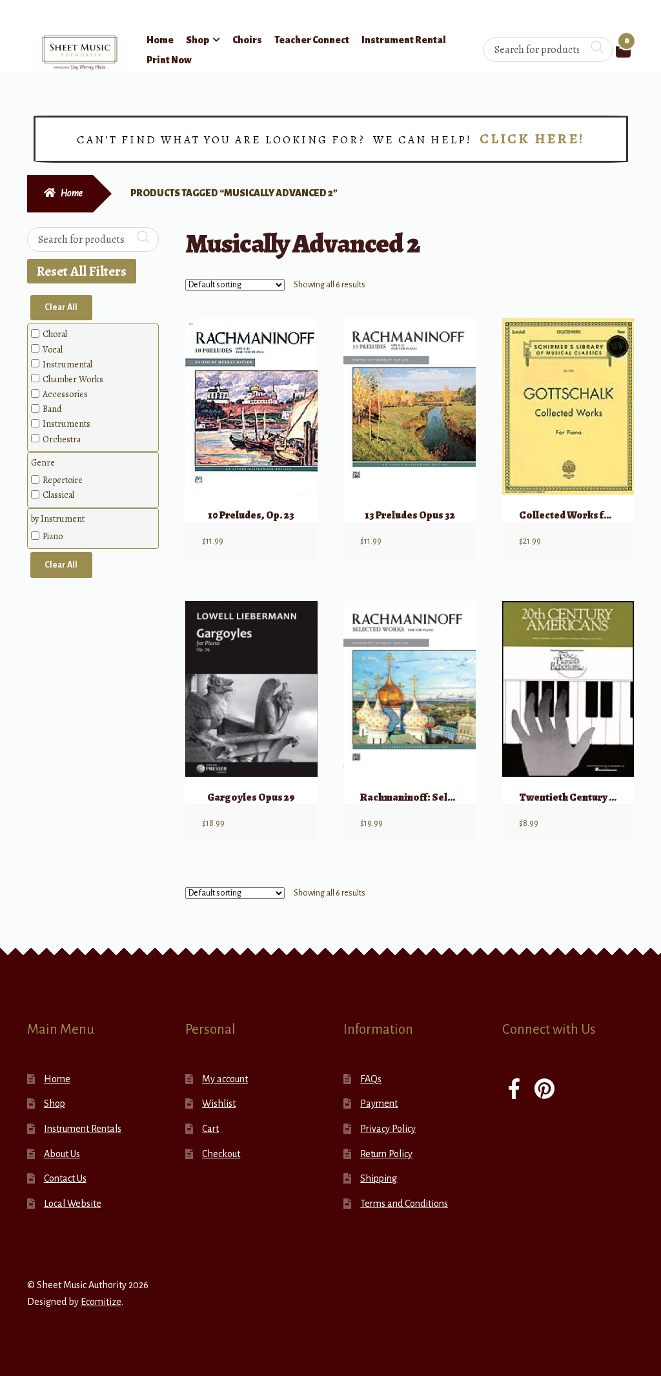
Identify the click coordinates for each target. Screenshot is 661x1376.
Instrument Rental (403, 40)
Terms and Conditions (404, 1203)
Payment (379, 1103)
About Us (62, 1154)
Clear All (61, 307)
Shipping (378, 1178)
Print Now (169, 60)
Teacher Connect (311, 40)
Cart (210, 1129)
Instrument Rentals (82, 1129)
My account (225, 1079)
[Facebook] (514, 1090)
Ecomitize (101, 1302)
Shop (197, 40)
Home (160, 40)
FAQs (370, 1079)
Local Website (72, 1203)
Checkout (221, 1154)
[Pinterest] (544, 1090)
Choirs (247, 40)
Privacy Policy (388, 1129)
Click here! (532, 139)
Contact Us (65, 1178)
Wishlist (219, 1103)
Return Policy (386, 1154)
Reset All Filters (82, 271)
